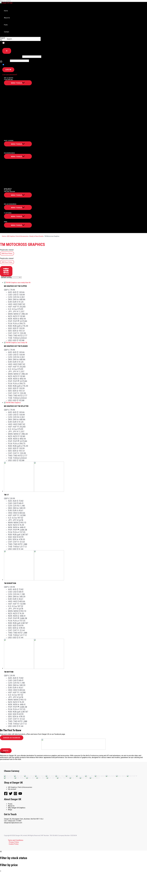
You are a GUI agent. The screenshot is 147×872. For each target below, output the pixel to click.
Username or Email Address (12, 57)
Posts (6, 25)
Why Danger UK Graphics (16, 808)
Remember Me (9, 65)
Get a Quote (8, 77)
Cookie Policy (13, 844)
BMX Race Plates (7, 253)
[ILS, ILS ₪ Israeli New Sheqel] (80, 776)
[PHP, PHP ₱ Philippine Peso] (132, 776)
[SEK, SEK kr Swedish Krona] (41, 778)
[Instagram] (15, 795)
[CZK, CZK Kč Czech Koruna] (29, 776)
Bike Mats (8, 188)
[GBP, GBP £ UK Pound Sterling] (84, 778)
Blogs (10, 810)
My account (12, 789)
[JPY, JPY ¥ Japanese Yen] (89, 776)
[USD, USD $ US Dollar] (94, 778)
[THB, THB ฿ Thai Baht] (74, 778)
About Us (7, 18)
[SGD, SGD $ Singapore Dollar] (31, 778)
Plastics (7, 190)
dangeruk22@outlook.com (13, 823)
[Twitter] (10, 795)
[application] (14, 79)
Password (6, 61)
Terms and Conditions (15, 840)
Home (6, 11)
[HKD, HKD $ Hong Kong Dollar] (60, 776)
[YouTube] (20, 795)
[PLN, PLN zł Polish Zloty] (9, 778)
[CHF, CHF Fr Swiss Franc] (51, 778)
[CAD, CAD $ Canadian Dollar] (19, 776)
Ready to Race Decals (36, 236)
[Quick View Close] (0, 871)
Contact (6, 32)
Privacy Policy (14, 842)
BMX (5, 221)
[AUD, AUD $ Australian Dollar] (9, 776)
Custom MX (8, 79)
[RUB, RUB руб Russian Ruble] (20, 778)
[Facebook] (6, 795)
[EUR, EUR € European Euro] (50, 776)
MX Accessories (10, 204)
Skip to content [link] (5, 1)
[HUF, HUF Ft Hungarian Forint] (71, 776)
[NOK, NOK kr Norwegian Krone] (121, 776)
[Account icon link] (1, 61)
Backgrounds (9, 153)
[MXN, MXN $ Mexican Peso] (100, 776)
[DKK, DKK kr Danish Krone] (40, 776)
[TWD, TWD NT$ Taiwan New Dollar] (63, 778)
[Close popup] (6, 51)
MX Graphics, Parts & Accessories (17, 236)
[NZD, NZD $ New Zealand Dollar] (111, 776)
